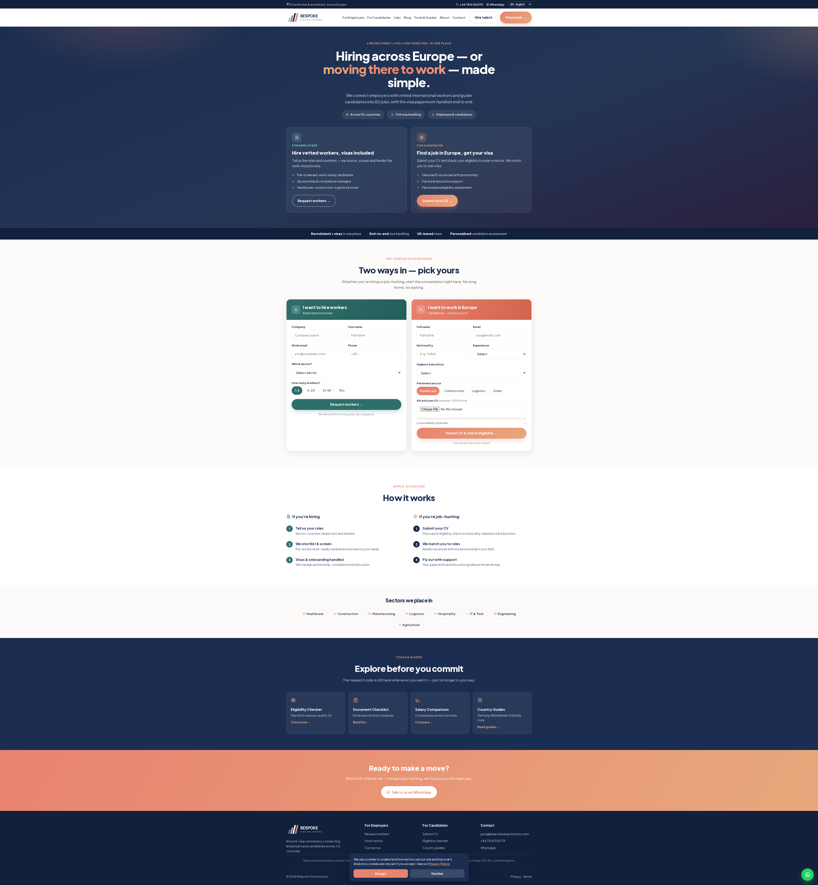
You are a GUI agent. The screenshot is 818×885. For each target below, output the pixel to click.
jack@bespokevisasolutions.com (505, 834)
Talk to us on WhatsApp (411, 792)
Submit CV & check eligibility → (471, 433)
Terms (527, 876)
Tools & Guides (425, 17)
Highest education (430, 364)
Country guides (434, 848)
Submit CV (430, 834)
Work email (299, 345)
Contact (458, 17)
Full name (423, 327)
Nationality (425, 345)
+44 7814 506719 (471, 4)
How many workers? (306, 383)
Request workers (377, 834)
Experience (481, 345)
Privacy (516, 876)
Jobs (397, 17)
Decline (437, 873)
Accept (380, 873)
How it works (374, 841)
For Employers (353, 17)
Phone (352, 345)
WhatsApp (496, 4)
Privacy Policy (439, 864)
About (444, 17)
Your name (355, 327)
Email (477, 327)
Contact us (373, 848)
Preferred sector (429, 383)
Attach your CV (442, 400)
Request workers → (314, 201)
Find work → (515, 17)
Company (298, 327)
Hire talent (483, 17)
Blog (407, 17)
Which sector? (302, 364)
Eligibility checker (435, 841)
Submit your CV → (437, 201)
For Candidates (379, 17)
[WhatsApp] (807, 874)
